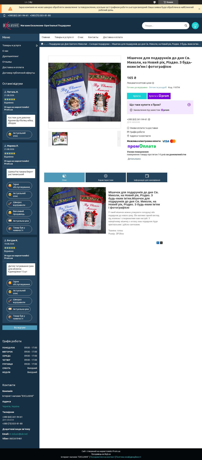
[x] (161, 243)
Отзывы (7, 61)
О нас (80, 37)
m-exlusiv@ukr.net (18, 434)
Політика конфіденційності (128, 457)
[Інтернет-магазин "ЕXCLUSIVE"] (11, 25)
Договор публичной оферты (18, 72)
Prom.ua (116, 451)
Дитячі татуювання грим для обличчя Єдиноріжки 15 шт (21, 269)
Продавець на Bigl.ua (101, 454)
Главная (46, 37)
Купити (137, 96)
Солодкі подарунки (99, 44)
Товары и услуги (63, 37)
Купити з (153, 96)
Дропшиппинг (10, 56)
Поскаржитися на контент (102, 457)
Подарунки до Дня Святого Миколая (68, 44)
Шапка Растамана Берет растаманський (20, 173)
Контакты (93, 37)
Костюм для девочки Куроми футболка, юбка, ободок (20, 120)
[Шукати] (185, 25)
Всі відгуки (19, 327)
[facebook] (158, 243)
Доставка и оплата (113, 37)
